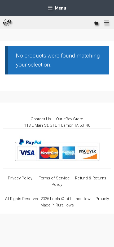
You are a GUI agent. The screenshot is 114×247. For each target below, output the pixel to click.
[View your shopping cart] (96, 22)
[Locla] (7, 22)
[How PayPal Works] (57, 163)
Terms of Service (54, 178)
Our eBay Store (69, 119)
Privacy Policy (20, 178)
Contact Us (41, 119)
